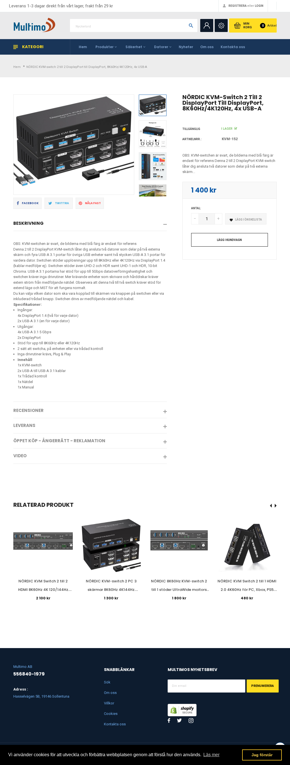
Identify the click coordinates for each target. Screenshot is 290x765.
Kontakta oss (233, 46)
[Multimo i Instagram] (191, 720)
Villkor (109, 703)
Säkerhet (133, 46)
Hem (83, 46)
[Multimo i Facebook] (169, 720)
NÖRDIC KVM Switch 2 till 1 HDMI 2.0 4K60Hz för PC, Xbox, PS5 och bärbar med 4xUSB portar (247, 589)
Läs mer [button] (211, 754)
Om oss (207, 46)
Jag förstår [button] (261, 755)
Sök (107, 682)
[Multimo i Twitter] (179, 720)
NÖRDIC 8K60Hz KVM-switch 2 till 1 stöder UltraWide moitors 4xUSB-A (179, 589)
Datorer (161, 46)
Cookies (111, 713)
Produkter (104, 46)
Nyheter (186, 46)
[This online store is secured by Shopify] (182, 709)
